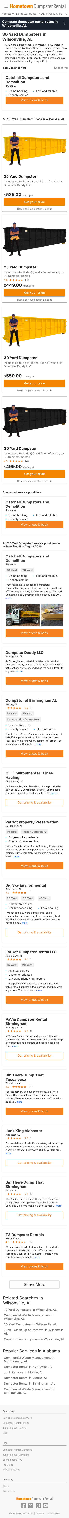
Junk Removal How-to (15, 1427)
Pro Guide (8, 1464)
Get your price (34, 202)
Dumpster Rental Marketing (17, 1449)
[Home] (38, 6)
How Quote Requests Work (17, 1418)
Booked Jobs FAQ (12, 1459)
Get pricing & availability (35, 802)
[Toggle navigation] (6, 6)
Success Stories (11, 1469)
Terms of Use (54, 1513)
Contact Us (9, 1491)
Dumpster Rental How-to (16, 1422)
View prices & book (34, 100)
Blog (5, 1432)
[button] (23, 1505)
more (8, 598)
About (6, 1486)
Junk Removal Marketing (16, 1454)
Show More (34, 1284)
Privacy (40, 1513)
